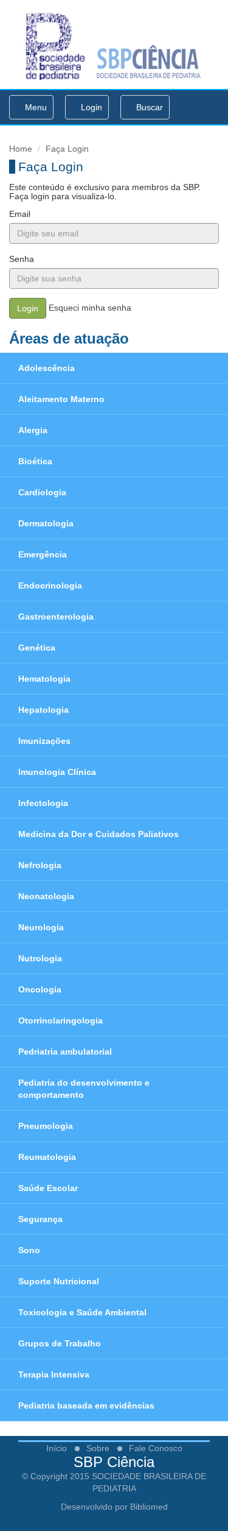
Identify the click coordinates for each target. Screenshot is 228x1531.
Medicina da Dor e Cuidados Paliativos (98, 834)
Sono (29, 1250)
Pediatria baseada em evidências (86, 1405)
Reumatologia (47, 1157)
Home (20, 149)
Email (19, 214)
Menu (34, 110)
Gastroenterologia (56, 616)
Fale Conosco (155, 1448)
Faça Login (67, 149)
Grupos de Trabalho (59, 1343)
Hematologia (44, 679)
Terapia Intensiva (53, 1374)
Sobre (97, 1448)
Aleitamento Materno (61, 399)
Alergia (32, 430)
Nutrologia (40, 958)
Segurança (40, 1219)
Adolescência (46, 368)
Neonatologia (46, 896)
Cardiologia (42, 492)
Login (90, 107)
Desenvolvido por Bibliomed (114, 1507)
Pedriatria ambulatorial (65, 1051)
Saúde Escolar (48, 1188)
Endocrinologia (50, 585)
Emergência (42, 554)
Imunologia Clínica (57, 772)
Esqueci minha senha (90, 308)
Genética (36, 647)
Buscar (148, 107)
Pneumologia (45, 1126)
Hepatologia (43, 710)
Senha (21, 259)
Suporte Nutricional (58, 1281)
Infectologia (43, 803)
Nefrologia (39, 865)
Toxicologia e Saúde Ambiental (82, 1312)
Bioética (35, 461)
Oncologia (39, 989)
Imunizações (44, 741)
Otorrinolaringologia (60, 1020)
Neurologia (41, 927)
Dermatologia (46, 523)
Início (56, 1448)
